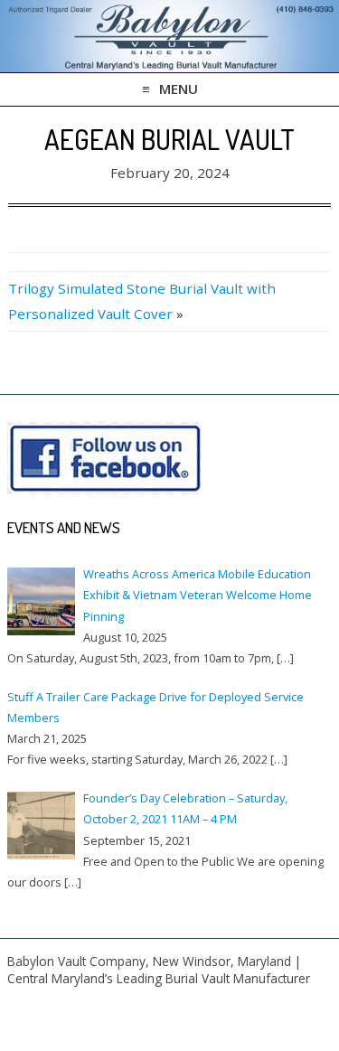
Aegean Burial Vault (169, 139)
